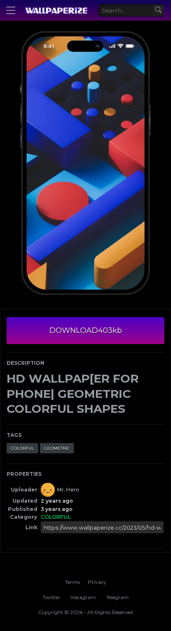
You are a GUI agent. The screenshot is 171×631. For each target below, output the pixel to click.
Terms (72, 582)
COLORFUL (22, 448)
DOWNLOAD (85, 330)
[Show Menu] (11, 10)
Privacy (97, 582)
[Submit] (158, 10)
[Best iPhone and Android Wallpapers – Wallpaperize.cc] (56, 10)
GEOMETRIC (57, 448)
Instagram (83, 597)
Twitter (51, 597)
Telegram (117, 597)
